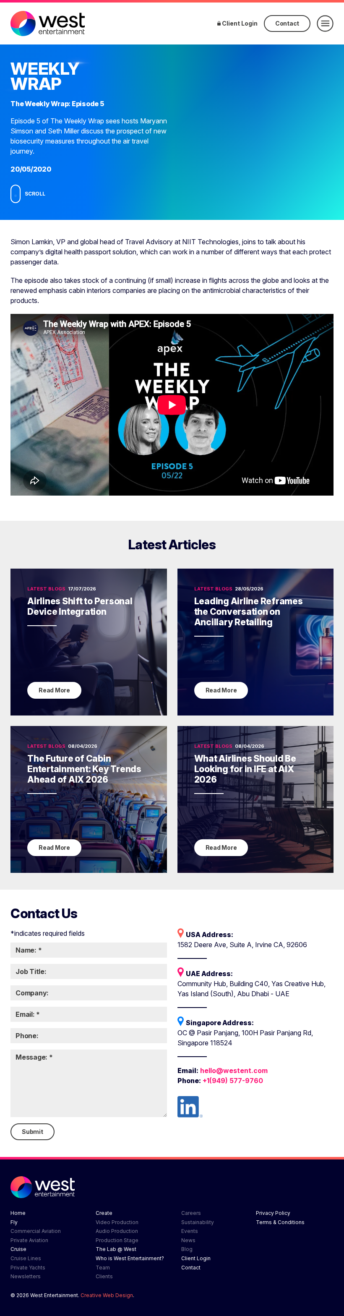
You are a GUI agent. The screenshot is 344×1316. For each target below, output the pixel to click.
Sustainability (197, 1222)
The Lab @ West (116, 1249)
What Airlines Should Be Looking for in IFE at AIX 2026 (245, 769)
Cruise (18, 1249)
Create (104, 1213)
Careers (191, 1213)
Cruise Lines (25, 1258)
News (188, 1240)
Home (18, 1213)
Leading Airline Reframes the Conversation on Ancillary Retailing (248, 611)
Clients (104, 1276)
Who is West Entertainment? (130, 1258)
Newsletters (25, 1276)
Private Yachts (27, 1267)
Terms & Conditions (280, 1222)
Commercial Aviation (35, 1231)
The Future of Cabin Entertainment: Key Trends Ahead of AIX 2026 (84, 769)
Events (189, 1231)
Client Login (239, 23)
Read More (54, 690)
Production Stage (117, 1240)
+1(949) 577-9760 (233, 1080)
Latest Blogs (46, 589)
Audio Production (117, 1231)
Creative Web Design (107, 1295)
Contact (287, 23)
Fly (14, 1222)
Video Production (117, 1222)
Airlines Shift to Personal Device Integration (80, 606)
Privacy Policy (273, 1213)
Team (103, 1267)
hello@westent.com (234, 1070)
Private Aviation (29, 1240)
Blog (187, 1249)
